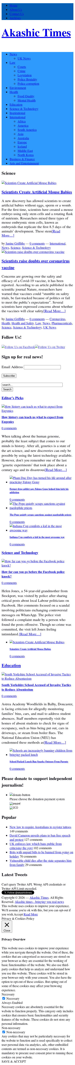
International (17, 117)
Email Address (12, 366)
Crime (21, 71)
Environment (18, 88)
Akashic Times (36, 32)
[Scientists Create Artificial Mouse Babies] (29, 183)
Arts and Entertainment (24, 163)
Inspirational (17, 113)
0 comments (37, 243)
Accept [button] (18, 914)
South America (27, 130)
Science (15, 247)
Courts (22, 67)
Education (16, 104)
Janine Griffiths (15, 243)
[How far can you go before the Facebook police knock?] (37, 565)
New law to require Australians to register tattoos (40, 827)
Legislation (25, 75)
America (23, 125)
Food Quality (26, 96)
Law (12, 62)
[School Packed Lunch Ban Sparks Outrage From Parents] (41, 754)
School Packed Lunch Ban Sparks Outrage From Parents (39, 761)
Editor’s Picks (12, 397)
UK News (24, 58)
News (13, 54)
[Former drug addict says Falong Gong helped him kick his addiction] (41, 482)
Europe (22, 142)
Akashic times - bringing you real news (39, 902)
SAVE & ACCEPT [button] (14, 1061)
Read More (31, 914)
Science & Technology (24, 109)
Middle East (25, 150)
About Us (16, 9)
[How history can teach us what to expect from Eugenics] (37, 410)
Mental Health (27, 100)
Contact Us (17, 14)
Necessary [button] (8, 994)
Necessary (12, 998)
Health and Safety (23, 323)
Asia (20, 134)
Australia (23, 138)
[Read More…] (54, 310)
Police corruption (28, 83)
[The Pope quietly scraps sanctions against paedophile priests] (41, 508)
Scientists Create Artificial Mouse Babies (37, 192)
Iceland (22, 146)
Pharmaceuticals (62, 323)
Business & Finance (22, 159)
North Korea (26, 155)
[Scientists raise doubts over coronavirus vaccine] (33, 252)
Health (14, 92)
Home (13, 5)
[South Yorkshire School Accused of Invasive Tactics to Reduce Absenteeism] (37, 678)
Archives (15, 18)
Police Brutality (27, 79)
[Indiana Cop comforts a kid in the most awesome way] (41, 530)
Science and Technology (20, 552)
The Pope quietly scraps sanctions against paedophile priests (40, 514)
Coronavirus (57, 319)
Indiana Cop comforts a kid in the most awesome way (37, 537)
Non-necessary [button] (11, 1028)
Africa (22, 121)
